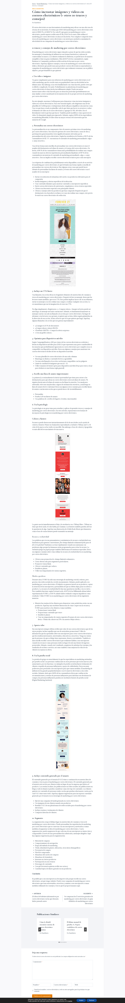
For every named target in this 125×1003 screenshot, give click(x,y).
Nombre (36, 985)
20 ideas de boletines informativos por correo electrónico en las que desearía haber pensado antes (45, 897)
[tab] (59, 942)
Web (76, 985)
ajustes (70, 1001)
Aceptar (81, 1000)
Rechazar (91, 1000)
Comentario (37, 962)
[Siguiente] (85, 929)
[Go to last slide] (39, 929)
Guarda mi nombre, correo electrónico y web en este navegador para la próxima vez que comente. (62, 990)
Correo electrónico (61, 985)
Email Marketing (38, 8)
